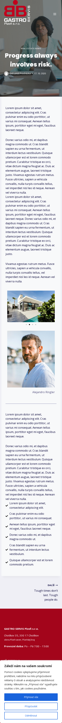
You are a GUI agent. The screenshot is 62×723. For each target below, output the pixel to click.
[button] (11, 306)
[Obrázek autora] (6, 73)
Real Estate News (31, 48)
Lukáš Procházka (22, 73)
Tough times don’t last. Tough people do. (46, 592)
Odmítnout (31, 715)
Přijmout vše (31, 697)
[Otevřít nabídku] (54, 14)
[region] (31, 691)
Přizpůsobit (31, 706)
